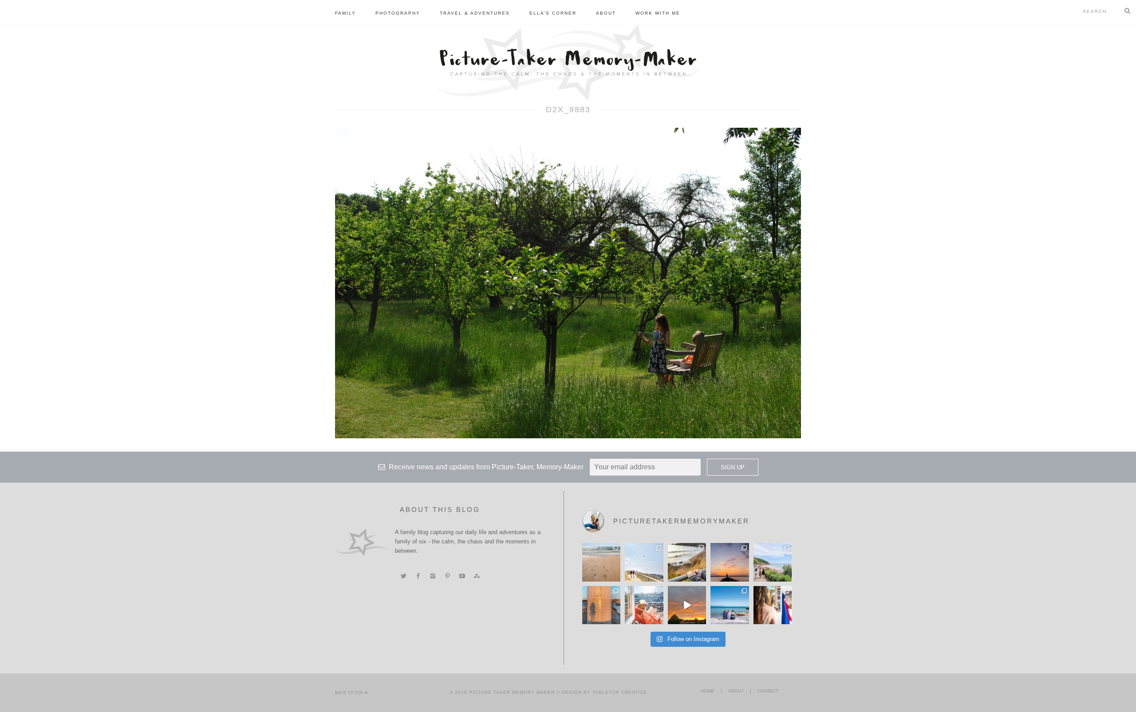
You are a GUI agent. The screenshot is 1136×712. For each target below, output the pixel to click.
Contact (767, 690)
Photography (397, 13)
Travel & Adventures (475, 13)
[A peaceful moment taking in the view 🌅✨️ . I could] (687, 562)
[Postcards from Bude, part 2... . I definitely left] (601, 562)
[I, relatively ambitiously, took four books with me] (644, 605)
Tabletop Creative (619, 692)
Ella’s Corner (552, 13)
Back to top (349, 693)
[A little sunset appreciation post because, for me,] (729, 562)
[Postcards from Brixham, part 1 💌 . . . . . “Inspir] (729, 605)
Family (345, 13)
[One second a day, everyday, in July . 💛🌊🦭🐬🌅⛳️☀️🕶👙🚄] (687, 605)
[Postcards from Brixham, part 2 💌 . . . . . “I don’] (772, 562)
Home (707, 690)
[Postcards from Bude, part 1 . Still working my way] (644, 562)
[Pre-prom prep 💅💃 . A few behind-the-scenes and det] (772, 605)
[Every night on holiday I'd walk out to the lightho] (601, 605)
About (606, 13)
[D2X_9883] (568, 282)
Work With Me (657, 13)
